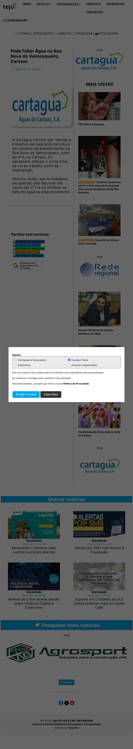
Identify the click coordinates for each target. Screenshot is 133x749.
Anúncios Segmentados (84, 365)
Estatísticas (23, 365)
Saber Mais (51, 394)
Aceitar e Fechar (26, 394)
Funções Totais (79, 360)
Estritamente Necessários (31, 360)
